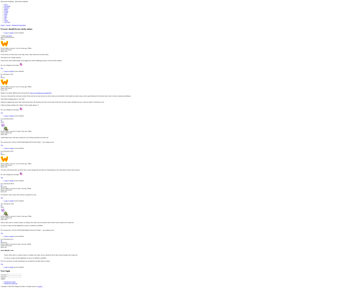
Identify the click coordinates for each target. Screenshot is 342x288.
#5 (1, 205)
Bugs (5, 14)
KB (5, 19)
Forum (6, 12)
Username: (4, 275)
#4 (1, 185)
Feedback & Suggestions (19, 25)
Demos (6, 11)
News (6, 4)
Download (7, 6)
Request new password (10, 283)
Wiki (5, 17)
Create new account (9, 282)
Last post (8, 36)
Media (6, 9)
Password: (4, 276)
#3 (1, 153)
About (6, 20)
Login (6, 33)
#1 (1, 76)
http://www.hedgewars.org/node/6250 (40, 93)
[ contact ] (40, 286)
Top (2, 68)
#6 (1, 241)
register (12, 33)
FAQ (5, 16)
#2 (1, 120)
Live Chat (7, 22)
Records (6, 7)
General (8, 25)
